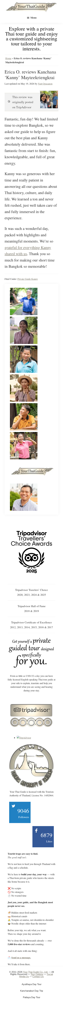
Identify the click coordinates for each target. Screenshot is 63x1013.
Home (8, 58)
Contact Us (38, 976)
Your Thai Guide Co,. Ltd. (35, 972)
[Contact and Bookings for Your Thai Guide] (31, 638)
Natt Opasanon (45, 83)
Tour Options (37, 974)
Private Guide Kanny (27, 278)
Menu (33, 17)
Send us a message (20, 957)
